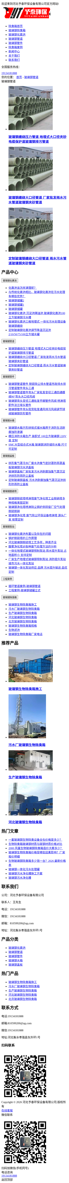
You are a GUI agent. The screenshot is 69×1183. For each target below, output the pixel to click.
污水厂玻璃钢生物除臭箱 (24, 608)
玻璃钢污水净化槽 (19, 877)
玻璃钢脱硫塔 (10, 491)
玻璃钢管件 (15, 43)
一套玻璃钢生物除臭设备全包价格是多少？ (35, 839)
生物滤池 (14, 629)
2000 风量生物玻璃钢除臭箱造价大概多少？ (35, 848)
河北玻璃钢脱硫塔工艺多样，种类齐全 (32, 542)
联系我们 (14, 59)
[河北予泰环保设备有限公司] (26, 19)
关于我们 (14, 55)
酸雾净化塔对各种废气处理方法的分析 (32, 546)
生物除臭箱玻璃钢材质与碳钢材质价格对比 (35, 843)
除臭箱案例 (15, 47)
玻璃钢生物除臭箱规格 (22, 625)
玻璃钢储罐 (15, 308)
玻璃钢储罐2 (16, 300)
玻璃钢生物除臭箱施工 (22, 604)
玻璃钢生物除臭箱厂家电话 (25, 634)
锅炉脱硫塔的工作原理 (22, 538)
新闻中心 (14, 51)
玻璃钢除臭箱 (16, 30)
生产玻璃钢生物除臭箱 (22, 613)
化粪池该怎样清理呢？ (22, 287)
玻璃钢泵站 (8, 526)
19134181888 (9, 73)
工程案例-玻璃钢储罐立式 (24, 590)
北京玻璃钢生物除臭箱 (22, 621)
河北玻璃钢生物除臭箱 (22, 617)
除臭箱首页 (15, 26)
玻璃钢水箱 (8, 420)
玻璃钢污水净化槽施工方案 (25, 873)
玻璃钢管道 (15, 38)
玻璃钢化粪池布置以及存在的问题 (29, 533)
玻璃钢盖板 (8, 456)
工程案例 (7, 579)
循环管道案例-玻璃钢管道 (24, 586)
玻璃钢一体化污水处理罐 (24, 869)
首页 (19, 77)
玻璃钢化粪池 (16, 34)
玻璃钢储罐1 (16, 304)
